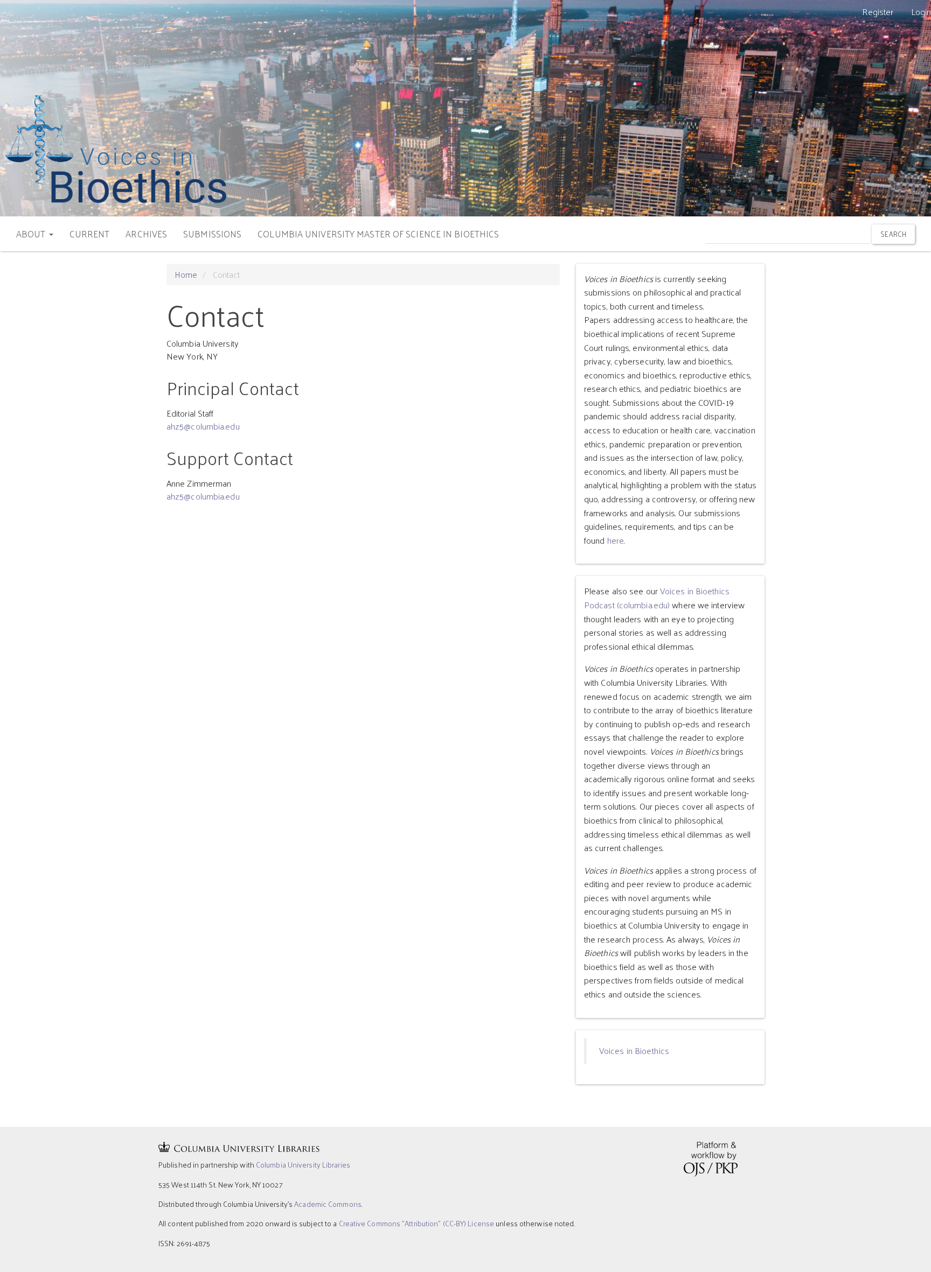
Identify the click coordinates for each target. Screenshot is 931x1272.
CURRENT (90, 234)
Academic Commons (328, 1204)
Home (186, 274)
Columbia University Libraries (303, 1164)
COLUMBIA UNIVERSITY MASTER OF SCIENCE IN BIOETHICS (378, 234)
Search (893, 234)
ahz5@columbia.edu (203, 426)
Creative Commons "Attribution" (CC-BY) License (417, 1223)
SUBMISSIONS (212, 234)
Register (878, 11)
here (615, 540)
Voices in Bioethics (634, 1050)
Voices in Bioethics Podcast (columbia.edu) (656, 598)
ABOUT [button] (32, 234)
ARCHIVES (146, 234)
